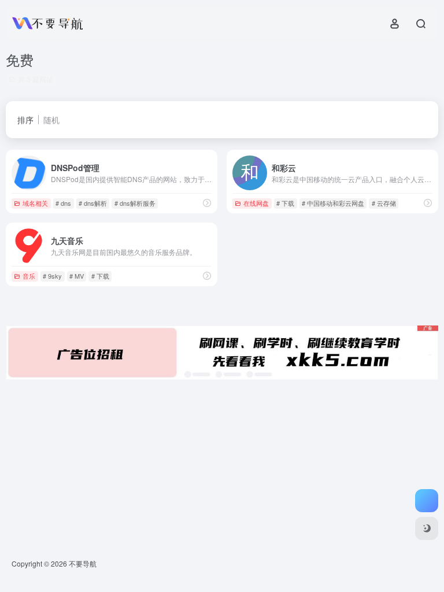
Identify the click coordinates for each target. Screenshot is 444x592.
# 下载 (285, 203)
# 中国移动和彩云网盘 (333, 203)
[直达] (207, 202)
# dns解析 (93, 203)
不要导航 (83, 563)
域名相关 (35, 203)
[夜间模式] (426, 528)
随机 (51, 119)
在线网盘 (256, 203)
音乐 (29, 275)
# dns (63, 203)
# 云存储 (384, 203)
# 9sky (52, 275)
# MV (76, 275)
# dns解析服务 (135, 203)
